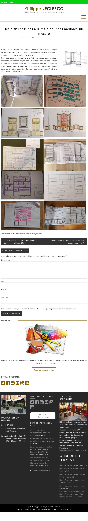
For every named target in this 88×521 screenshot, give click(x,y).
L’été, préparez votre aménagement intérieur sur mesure (40, 432)
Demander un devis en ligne (44, 370)
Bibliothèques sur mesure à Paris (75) (73, 465)
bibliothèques (27, 38)
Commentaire (7, 260)
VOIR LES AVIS (9, 2)
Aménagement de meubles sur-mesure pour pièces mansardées (67, 242)
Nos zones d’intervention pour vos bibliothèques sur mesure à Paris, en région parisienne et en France (72, 494)
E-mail (3, 289)
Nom (3, 281)
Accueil (19, 38)
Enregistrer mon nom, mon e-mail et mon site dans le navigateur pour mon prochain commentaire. (39, 309)
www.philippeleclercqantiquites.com (72, 450)
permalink (38, 234)
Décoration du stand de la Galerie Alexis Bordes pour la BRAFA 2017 (20, 242)
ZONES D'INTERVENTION (41, 470)
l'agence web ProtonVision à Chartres (45, 509)
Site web (4, 298)
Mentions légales (65, 509)
